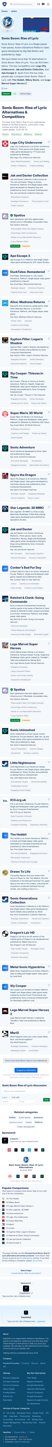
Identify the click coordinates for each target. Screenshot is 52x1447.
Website (6, 94)
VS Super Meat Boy (14, 1221)
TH (5, 835)
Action (12, 1117)
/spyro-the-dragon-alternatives (15, 472)
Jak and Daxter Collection (30, 69)
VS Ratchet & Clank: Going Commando (22, 1235)
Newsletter (7, 1400)
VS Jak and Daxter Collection (18, 1239)
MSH (5, 968)
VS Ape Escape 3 (13, 1243)
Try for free (15, 246)
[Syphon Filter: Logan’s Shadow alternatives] (5, 340)
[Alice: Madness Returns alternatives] (5, 303)
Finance (42, 1422)
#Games (38, 134)
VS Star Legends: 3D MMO (17, 1210)
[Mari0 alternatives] (5, 1034)
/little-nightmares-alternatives (14, 760)
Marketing (36, 1416)
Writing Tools (37, 1419)
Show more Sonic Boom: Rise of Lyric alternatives (26, 1060)
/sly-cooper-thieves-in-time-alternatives (19, 371)
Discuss (34, 1363)
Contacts (25, 1363)
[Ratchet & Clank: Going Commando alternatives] (5, 599)
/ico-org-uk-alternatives (12, 797)
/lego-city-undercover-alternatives (16, 140)
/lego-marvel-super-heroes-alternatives (19, 641)
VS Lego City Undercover (17, 1217)
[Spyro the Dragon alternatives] (5, 476)
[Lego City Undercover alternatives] (5, 144)
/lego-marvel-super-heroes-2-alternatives (20, 1007)
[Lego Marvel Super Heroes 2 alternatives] (5, 1011)
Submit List (8, 1396)
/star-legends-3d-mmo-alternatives (17, 505)
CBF (5, 568)
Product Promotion (11, 1363)
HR (28, 1419)
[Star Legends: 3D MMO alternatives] (5, 509)
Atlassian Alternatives (36, 1389)
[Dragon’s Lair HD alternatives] (5, 934)
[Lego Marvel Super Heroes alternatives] (5, 645)
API (4, 1366)
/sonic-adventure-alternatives (14, 445)
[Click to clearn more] (26, 1316)
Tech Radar (32, 1378)
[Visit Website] (49, 142)
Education (7, 1426)
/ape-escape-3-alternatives (14, 253)
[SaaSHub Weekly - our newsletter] (38, 4)
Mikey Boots (32, 80)
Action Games (24, 1117)
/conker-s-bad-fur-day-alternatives (17, 565)
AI (4, 1413)
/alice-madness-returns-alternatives (17, 299)
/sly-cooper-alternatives (12, 983)
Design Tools (38, 1413)
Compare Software (11, 1381)
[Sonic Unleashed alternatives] (5, 731)
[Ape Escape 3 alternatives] (5, 257)
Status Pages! (9, 1389)
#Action (5, 134)
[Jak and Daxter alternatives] (5, 530)
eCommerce (20, 1419)
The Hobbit (18, 80)
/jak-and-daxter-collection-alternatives (18, 173)
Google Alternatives (35, 1385)
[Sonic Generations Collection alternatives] (5, 899)
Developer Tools (24, 1413)
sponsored (41, 1321)
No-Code (11, 1413)
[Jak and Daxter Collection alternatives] (5, 176)
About (43, 1363)
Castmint (24, 1293)
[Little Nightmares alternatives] (5, 764)
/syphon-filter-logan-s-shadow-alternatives (21, 336)
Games (29, 1122)
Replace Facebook (35, 1381)
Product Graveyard (35, 1392)
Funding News (9, 1392)
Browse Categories (11, 1378)
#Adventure (16, 134)
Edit (5, 88)
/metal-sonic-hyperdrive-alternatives (17, 964)
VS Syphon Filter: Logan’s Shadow (20, 1232)
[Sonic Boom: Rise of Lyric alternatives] (8, 22)
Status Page (25, 94)
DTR (5, 273)
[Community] (43, 4)
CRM (5, 1416)
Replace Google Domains (37, 1400)
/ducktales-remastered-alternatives (17, 269)
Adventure (38, 1117)
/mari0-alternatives (10, 1030)
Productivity (25, 1416)
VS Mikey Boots (13, 1202)
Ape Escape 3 (9, 73)
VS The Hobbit (12, 1199)
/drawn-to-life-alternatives (13, 869)
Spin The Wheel (25, 1439)
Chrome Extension (11, 1385)
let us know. (37, 1261)
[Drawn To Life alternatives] (5, 873)
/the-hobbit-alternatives (12, 832)
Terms (31, 1432)
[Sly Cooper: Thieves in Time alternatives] (5, 374)
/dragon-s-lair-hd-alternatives (15, 930)
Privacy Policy (20, 1432)
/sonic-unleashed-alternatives (15, 727)
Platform (38, 1122)
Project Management (26, 1127)
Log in (5, 1097)
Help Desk (13, 1416)
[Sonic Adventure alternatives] (5, 448)
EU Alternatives (26, 1258)
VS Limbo (10, 1228)
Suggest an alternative (26, 1070)
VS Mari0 (10, 1224)
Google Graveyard (35, 1396)
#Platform (28, 134)
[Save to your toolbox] (8, 30)
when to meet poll (22, 1442)
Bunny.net (23, 1437)
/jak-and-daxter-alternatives (14, 527)
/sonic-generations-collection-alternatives (20, 896)
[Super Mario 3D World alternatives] (5, 414)
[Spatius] (5, 216)
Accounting (8, 1419)
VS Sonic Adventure (14, 1213)
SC (5, 987)
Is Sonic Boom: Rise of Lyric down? (26, 1273)
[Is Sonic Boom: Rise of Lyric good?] (15, 93)
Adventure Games (16, 1122)
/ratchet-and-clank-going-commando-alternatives (23, 595)
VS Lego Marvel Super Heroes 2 (19, 1206)
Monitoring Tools (30, 1422)
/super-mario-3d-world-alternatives (17, 410)
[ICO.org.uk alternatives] (5, 801)
